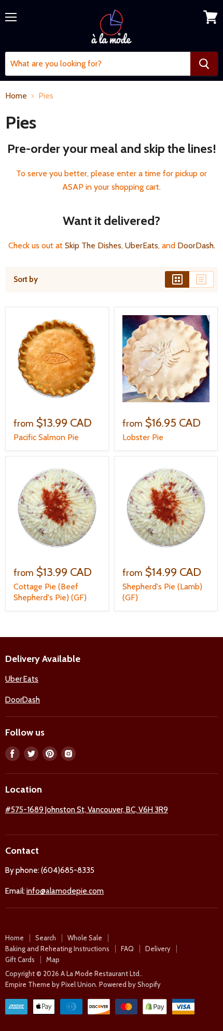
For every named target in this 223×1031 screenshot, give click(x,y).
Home (16, 96)
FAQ (127, 948)
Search (45, 938)
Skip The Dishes (93, 245)
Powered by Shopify (130, 984)
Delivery (158, 948)
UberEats (141, 245)
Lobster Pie (142, 437)
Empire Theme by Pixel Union (50, 984)
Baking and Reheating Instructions (57, 948)
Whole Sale (84, 938)
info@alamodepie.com (65, 891)
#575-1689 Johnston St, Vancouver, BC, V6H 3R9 (86, 809)
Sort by (25, 279)
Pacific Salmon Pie (46, 437)
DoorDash (195, 245)
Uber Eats (21, 679)
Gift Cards (20, 959)
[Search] (204, 64)
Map (53, 959)
